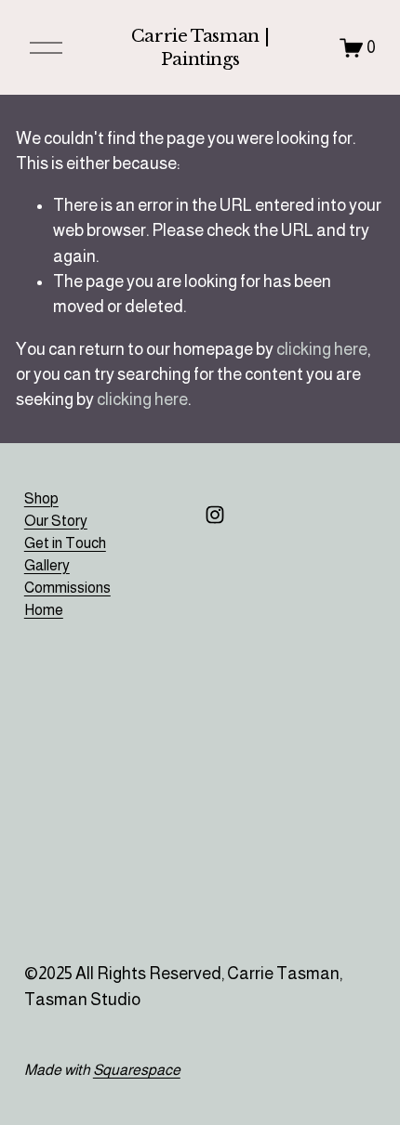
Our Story (55, 521)
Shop (41, 498)
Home (43, 610)
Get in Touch (65, 543)
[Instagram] (215, 514)
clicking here (321, 349)
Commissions (67, 587)
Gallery (47, 565)
